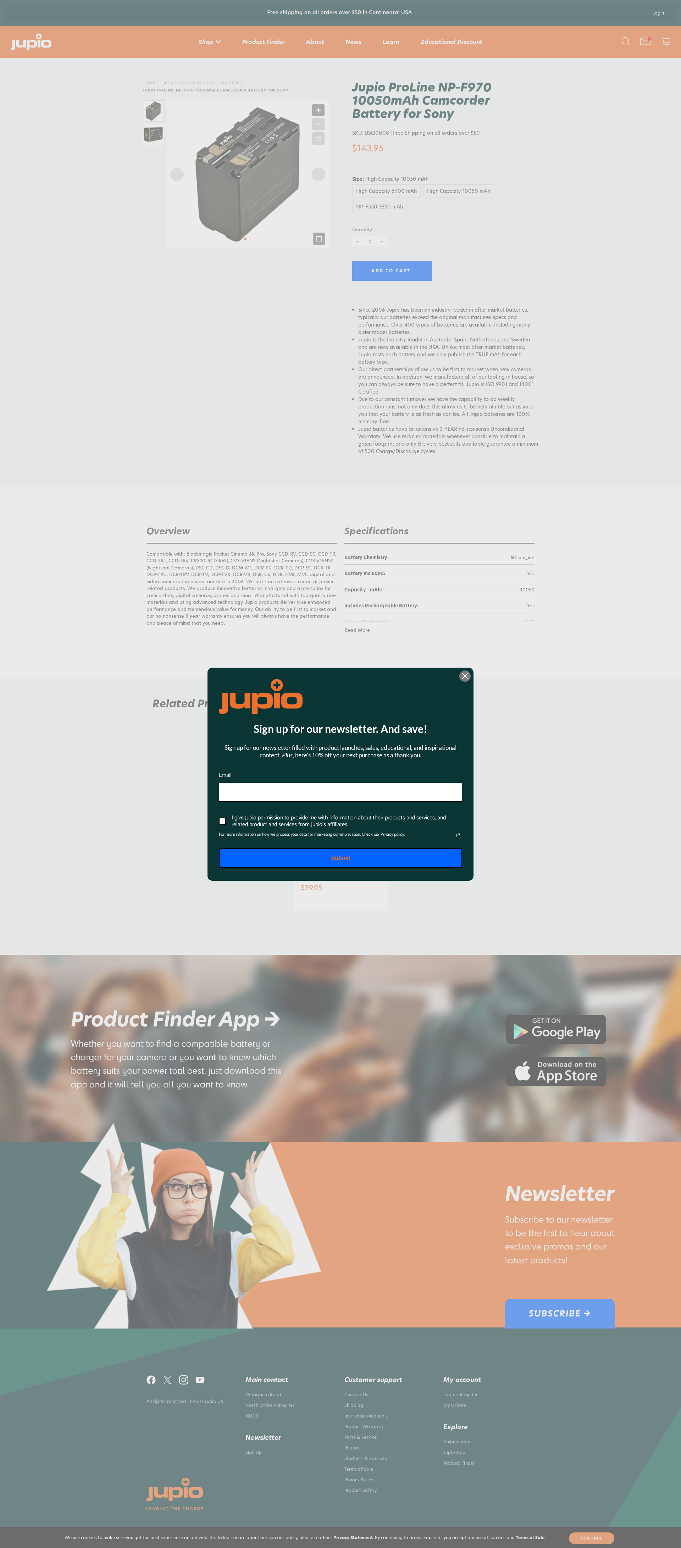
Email (225, 775)
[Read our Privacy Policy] (458, 835)
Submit (340, 858)
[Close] (465, 676)
